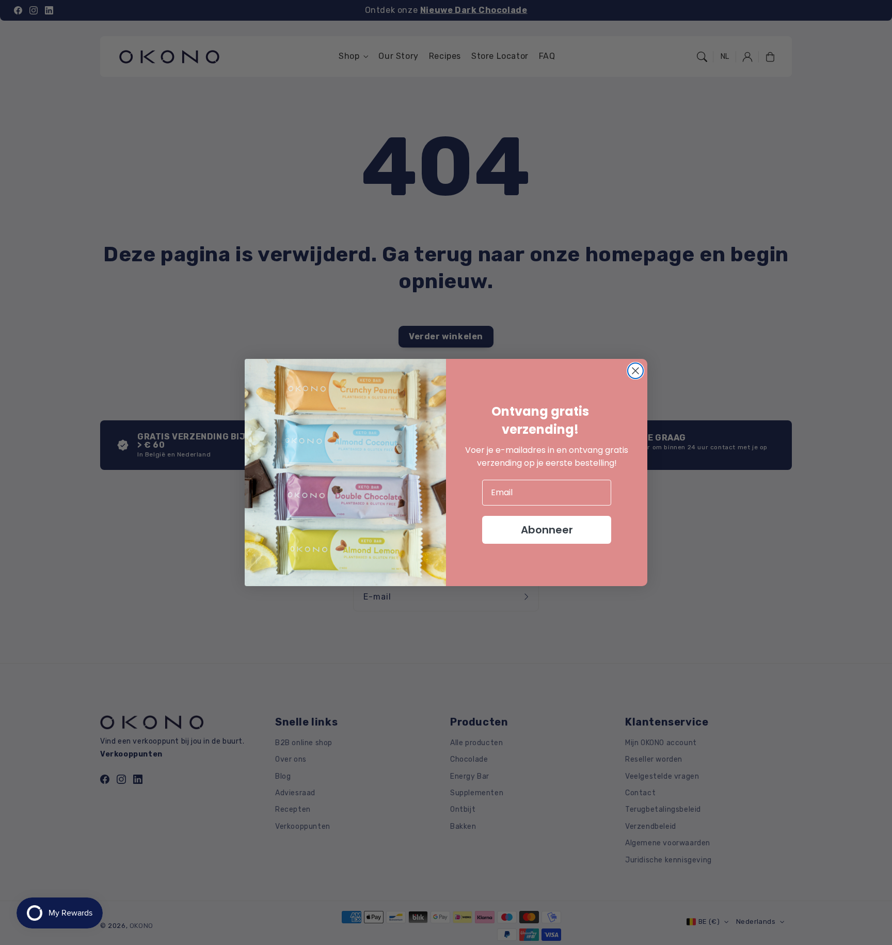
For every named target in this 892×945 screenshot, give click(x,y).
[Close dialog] (635, 371)
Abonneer (547, 530)
